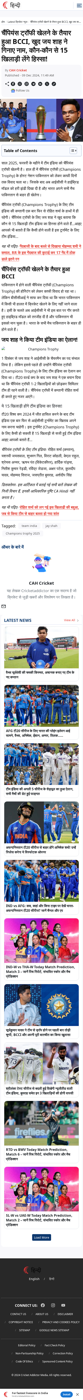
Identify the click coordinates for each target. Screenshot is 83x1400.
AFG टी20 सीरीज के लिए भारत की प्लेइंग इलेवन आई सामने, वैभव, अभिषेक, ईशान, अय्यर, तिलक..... (38, 733)
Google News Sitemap (54, 1330)
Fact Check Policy (55, 1345)
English (34, 1279)
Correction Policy (63, 1353)
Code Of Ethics (24, 1361)
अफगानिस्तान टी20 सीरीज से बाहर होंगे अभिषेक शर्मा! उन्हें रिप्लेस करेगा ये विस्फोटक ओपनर (41, 849)
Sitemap (24, 1330)
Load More (41, 1237)
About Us (42, 1314)
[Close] (77, 1394)
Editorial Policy (26, 1345)
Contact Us (18, 1314)
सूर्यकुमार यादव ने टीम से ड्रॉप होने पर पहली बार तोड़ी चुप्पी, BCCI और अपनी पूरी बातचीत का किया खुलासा (38, 1032)
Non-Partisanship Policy (29, 1353)
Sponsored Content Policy (57, 1361)
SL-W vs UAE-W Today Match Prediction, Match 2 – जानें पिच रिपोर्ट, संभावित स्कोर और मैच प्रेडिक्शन (39, 1220)
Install (66, 1394)
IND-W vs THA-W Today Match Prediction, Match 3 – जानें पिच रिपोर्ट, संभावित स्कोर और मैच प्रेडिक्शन (40, 972)
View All (70, 620)
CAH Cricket (18, 70)
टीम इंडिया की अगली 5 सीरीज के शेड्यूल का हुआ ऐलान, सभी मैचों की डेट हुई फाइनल (39, 791)
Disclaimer (65, 1314)
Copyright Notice (21, 1322)
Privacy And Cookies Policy (61, 1322)
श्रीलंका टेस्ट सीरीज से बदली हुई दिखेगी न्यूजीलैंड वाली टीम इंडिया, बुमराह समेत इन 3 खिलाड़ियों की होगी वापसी (39, 1090)
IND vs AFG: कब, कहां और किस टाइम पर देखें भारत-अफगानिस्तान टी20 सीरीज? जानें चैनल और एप (40, 908)
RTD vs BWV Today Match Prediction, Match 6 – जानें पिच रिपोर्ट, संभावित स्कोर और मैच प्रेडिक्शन (38, 1154)
